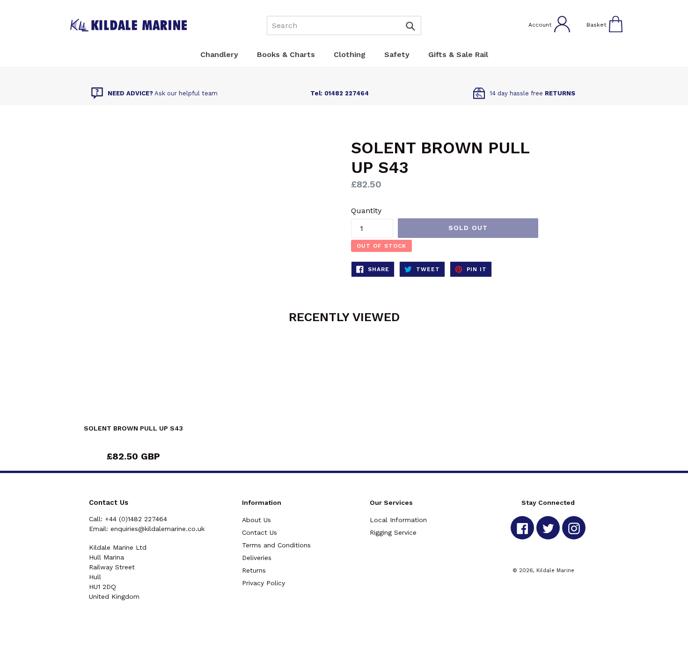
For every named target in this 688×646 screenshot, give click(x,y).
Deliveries (256, 557)
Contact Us (259, 532)
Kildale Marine (555, 570)
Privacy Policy (263, 583)
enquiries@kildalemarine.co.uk (157, 528)
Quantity (366, 210)
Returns (254, 570)
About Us (256, 520)
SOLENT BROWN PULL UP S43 (133, 428)
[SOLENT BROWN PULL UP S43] (133, 382)
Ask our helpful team (163, 93)
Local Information (398, 520)
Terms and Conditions (276, 545)
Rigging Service (393, 532)
